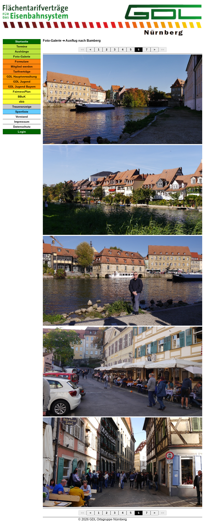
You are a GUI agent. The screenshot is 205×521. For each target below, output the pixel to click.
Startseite (21, 41)
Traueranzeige (21, 106)
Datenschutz (21, 126)
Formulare (22, 61)
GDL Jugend (21, 81)
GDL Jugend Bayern (22, 86)
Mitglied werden (22, 66)
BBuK (22, 96)
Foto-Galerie (21, 56)
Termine (21, 46)
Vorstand (22, 116)
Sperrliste (21, 111)
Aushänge (22, 51)
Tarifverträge (21, 71)
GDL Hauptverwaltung (22, 76)
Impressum (21, 121)
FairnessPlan (22, 91)
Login (22, 131)
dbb (21, 101)
